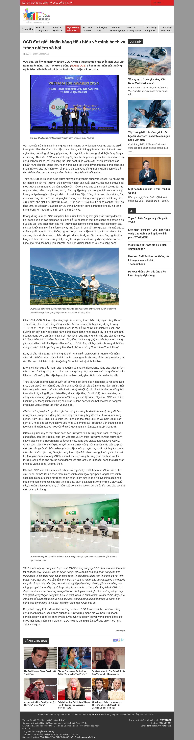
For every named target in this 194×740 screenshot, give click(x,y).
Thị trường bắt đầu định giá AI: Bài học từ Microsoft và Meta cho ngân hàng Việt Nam (149, 136)
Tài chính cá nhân (87, 29)
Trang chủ (27, 29)
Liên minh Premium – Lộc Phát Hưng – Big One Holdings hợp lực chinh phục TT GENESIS (149, 233)
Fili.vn (61, 720)
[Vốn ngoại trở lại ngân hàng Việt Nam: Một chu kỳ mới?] (149, 61)
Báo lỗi (28, 54)
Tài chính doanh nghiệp (117, 29)
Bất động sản (102, 29)
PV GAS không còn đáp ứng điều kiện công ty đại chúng (147, 273)
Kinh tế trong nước (42, 29)
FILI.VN (69, 3)
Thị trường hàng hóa (151, 29)
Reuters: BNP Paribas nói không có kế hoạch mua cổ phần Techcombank (148, 260)
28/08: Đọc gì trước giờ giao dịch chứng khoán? (147, 246)
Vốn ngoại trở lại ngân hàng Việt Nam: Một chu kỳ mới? (147, 81)
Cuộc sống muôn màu (166, 29)
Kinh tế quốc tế (57, 29)
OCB (82, 65)
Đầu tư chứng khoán (134, 29)
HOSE (74, 65)
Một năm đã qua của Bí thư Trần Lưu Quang (149, 190)
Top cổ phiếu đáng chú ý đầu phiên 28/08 (148, 220)
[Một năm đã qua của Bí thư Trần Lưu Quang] (149, 171)
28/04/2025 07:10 (42, 54)
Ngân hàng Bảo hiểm (73, 29)
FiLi (94, 714)
